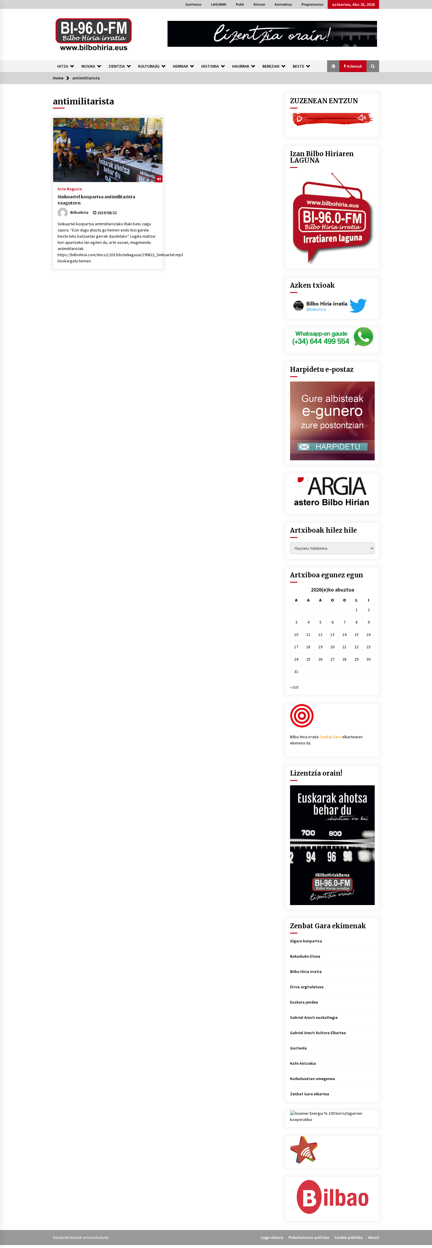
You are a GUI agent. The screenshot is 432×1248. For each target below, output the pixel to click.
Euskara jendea (304, 1002)
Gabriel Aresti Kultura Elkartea (318, 1032)
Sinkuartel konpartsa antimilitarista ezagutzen (96, 200)
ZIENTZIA (116, 66)
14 (344, 634)
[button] (333, 66)
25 (308, 659)
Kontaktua (283, 4)
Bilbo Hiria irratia (306, 971)
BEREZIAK (270, 66)
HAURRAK (240, 66)
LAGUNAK (218, 4)
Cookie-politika (348, 1237)
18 (308, 646)
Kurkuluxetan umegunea (312, 1078)
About (373, 1237)
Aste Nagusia (70, 188)
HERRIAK (180, 66)
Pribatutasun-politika (309, 1237)
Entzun (259, 4)
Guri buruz (193, 4)
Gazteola (298, 1048)
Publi (240, 4)
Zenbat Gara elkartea (309, 1094)
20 (332, 646)
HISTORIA (210, 66)
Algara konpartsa (306, 941)
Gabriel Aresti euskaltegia (314, 1017)
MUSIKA (88, 66)
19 (320, 646)
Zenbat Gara (330, 736)
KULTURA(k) (149, 66)
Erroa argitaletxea (307, 986)
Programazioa (312, 4)
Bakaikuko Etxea (305, 956)
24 (296, 659)
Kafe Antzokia (303, 1063)
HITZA (62, 66)
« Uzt (294, 687)
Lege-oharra (272, 1237)
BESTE (298, 66)
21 (344, 646)
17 (296, 646)
